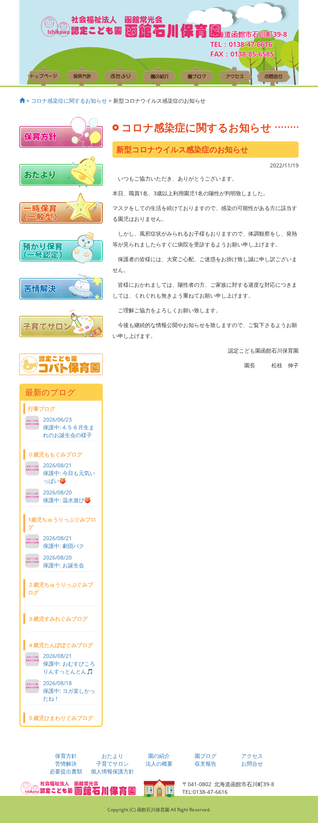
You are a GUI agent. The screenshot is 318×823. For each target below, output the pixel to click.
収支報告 (205, 763)
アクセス (252, 755)
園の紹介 (159, 755)
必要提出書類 (66, 771)
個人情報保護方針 (112, 771)
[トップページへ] (22, 100)
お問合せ (252, 763)
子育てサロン (112, 763)
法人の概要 (159, 763)
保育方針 (66, 755)
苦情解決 (66, 763)
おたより (112, 755)
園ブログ (205, 755)
